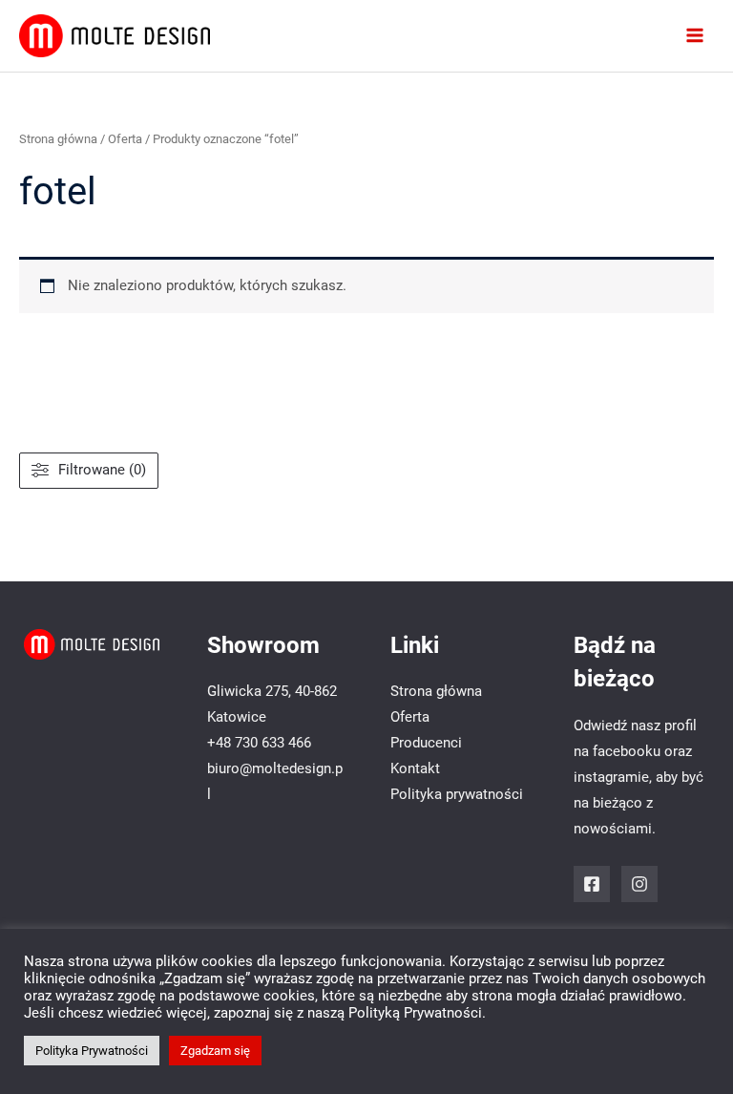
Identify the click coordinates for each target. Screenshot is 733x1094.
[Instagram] (639, 884)
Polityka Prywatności (91, 1050)
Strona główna (58, 139)
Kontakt (415, 768)
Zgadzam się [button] (215, 1050)
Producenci (426, 742)
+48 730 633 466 (259, 742)
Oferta (125, 139)
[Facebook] (592, 884)
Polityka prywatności (456, 794)
